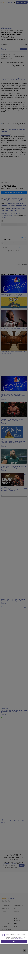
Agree (14, 941)
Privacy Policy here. (19, 938)
